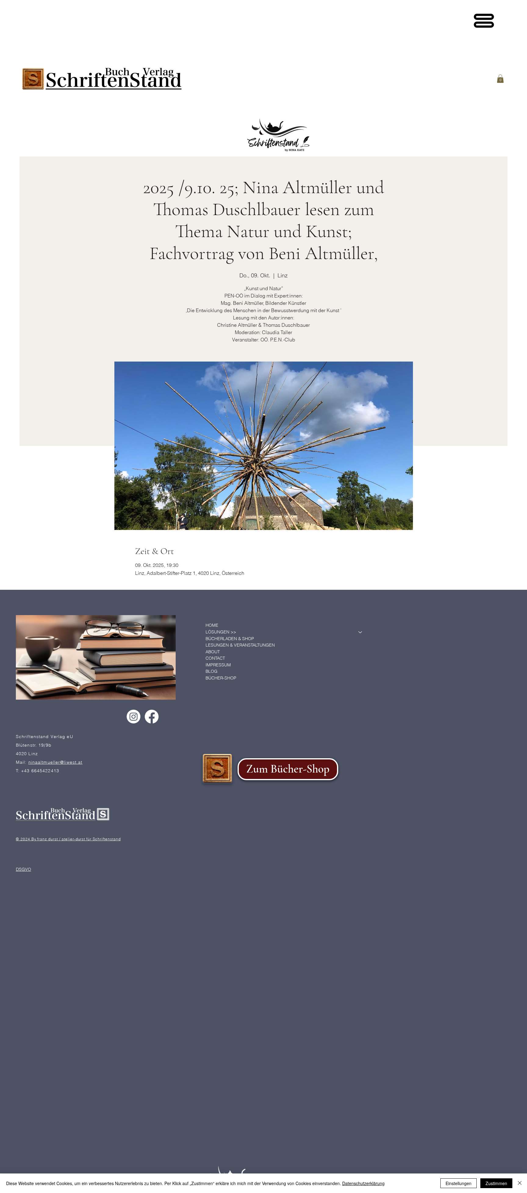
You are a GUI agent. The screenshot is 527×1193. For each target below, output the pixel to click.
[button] (500, 78)
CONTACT (215, 658)
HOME (212, 625)
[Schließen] (519, 1183)
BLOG (211, 671)
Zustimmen (496, 1183)
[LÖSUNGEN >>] (360, 632)
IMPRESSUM (218, 665)
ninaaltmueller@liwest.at (55, 762)
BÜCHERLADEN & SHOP (230, 638)
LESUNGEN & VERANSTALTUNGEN (240, 645)
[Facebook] (152, 716)
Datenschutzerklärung (363, 1183)
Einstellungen (458, 1183)
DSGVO (23, 869)
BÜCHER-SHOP (221, 678)
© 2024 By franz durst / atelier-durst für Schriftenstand (68, 838)
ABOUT (213, 651)
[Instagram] (133, 716)
